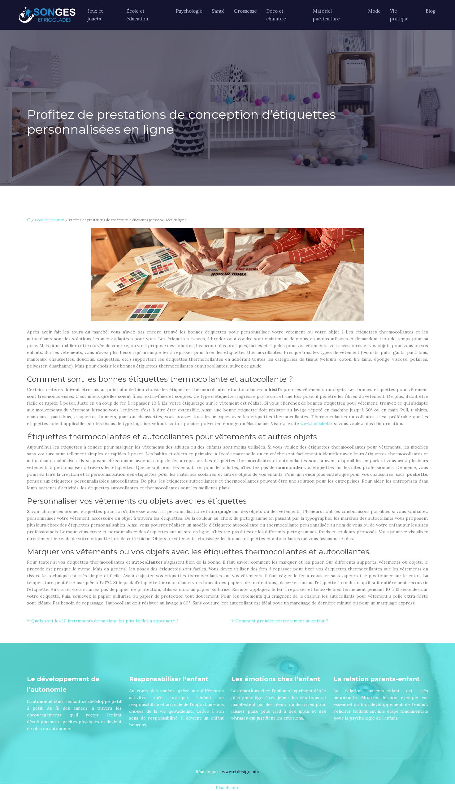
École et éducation (137, 15)
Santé (218, 11)
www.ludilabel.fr (316, 423)
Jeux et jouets (95, 15)
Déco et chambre (276, 15)
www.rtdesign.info (240, 771)
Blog (431, 11)
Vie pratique (399, 15)
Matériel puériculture (326, 15)
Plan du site (228, 787)
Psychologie (189, 11)
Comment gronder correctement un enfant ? (282, 621)
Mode (374, 11)
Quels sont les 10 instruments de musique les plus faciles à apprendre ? (105, 621)
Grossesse (245, 11)
